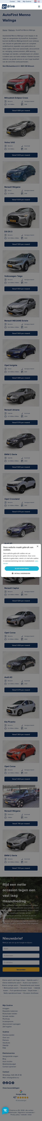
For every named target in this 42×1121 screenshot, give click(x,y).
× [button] (37, 546)
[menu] (39, 6)
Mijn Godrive (27, 1)
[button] (21, 573)
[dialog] (21, 560)
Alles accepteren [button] (22, 568)
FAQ (18, 1)
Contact (12, 1)
